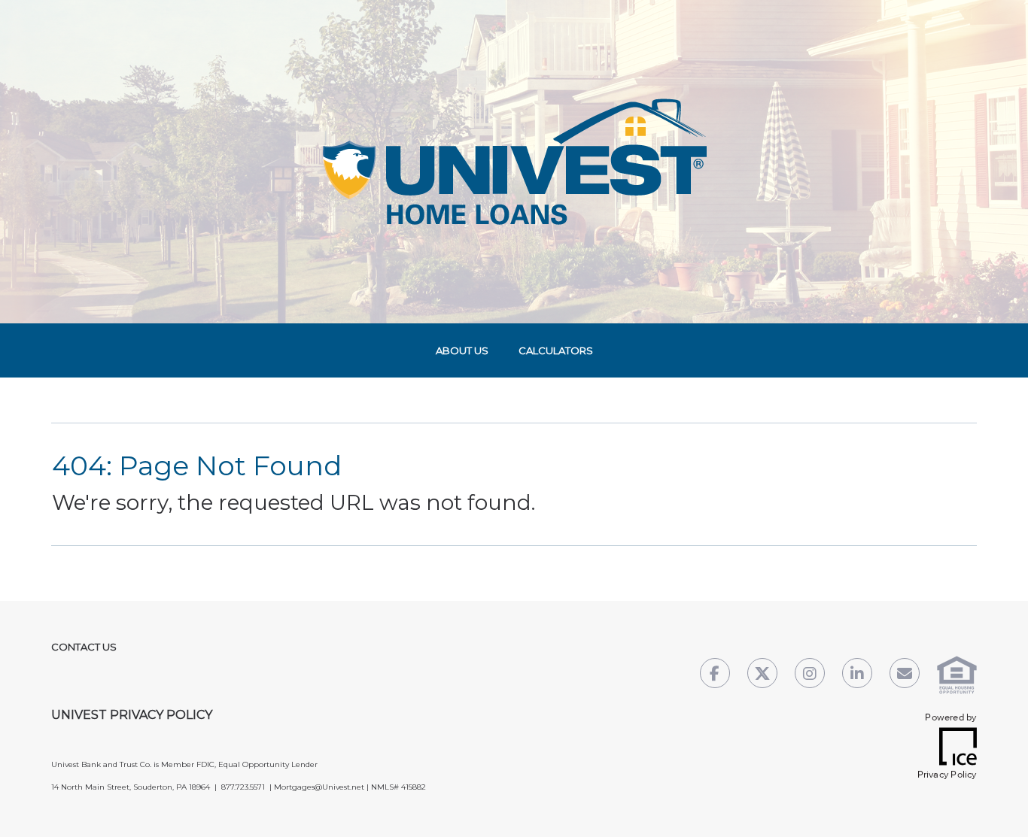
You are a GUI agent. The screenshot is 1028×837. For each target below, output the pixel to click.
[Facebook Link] (715, 675)
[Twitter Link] (762, 675)
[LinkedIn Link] (857, 675)
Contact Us (84, 647)
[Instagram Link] (810, 675)
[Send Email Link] (905, 675)
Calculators (556, 350)
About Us (462, 350)
